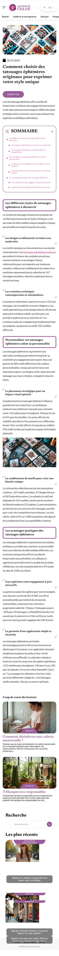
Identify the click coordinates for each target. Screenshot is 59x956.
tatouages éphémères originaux (39, 252)
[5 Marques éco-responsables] (29, 773)
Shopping (29, 902)
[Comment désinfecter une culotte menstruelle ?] (29, 717)
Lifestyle (13, 94)
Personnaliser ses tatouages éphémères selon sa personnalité (27, 158)
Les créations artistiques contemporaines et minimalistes (28, 151)
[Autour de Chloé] (19, 7)
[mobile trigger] (5, 7)
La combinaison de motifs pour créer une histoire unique (31, 172)
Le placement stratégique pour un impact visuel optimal (30, 165)
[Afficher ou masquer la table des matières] (46, 131)
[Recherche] (44, 7)
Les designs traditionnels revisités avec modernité (31, 145)
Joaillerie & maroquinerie (29, 842)
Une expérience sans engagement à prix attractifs (30, 183)
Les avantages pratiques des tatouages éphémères (28, 178)
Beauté (29, 731)
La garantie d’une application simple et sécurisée (30, 187)
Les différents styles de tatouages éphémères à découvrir (27, 139)
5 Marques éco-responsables (24, 792)
